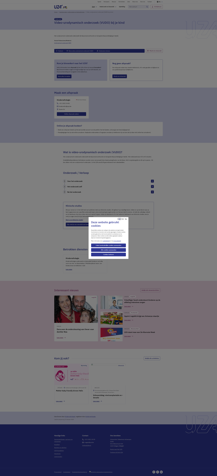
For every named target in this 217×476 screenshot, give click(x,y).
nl (126, 219)
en (119, 219)
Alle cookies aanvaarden (108, 250)
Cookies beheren (108, 254)
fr (123, 219)
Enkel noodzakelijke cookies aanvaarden (108, 245)
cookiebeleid (106, 241)
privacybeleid (117, 241)
